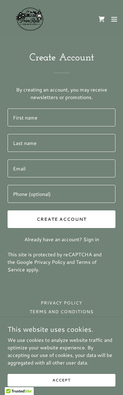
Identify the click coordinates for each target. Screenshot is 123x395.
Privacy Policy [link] (49, 261)
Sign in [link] (91, 239)
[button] (114, 19)
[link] (30, 19)
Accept (61, 380)
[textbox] (61, 117)
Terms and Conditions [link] (61, 312)
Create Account (62, 219)
